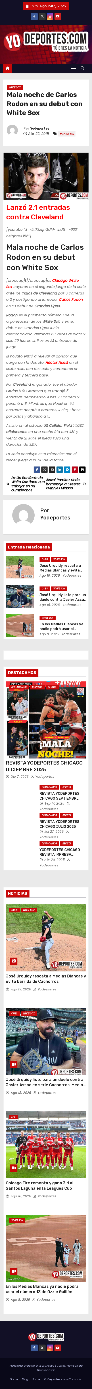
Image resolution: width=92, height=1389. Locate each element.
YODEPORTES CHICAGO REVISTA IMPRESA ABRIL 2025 (60, 855)
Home (14, 1379)
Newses (72, 1366)
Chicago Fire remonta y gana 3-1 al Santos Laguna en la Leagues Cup (39, 1186)
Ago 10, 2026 (21, 1196)
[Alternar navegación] (73, 68)
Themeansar (46, 1370)
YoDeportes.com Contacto (63, 1379)
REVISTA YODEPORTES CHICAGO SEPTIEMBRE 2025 (59, 798)
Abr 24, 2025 (55, 859)
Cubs (45, 559)
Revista (52, 687)
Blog (25, 1379)
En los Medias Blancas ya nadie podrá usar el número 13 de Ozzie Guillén (42, 1289)
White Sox (15, 87)
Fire (13, 1117)
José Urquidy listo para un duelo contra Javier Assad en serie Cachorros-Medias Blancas (45, 1085)
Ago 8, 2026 (49, 634)
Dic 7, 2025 (20, 776)
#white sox (66, 134)
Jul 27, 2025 (54, 831)
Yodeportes (39, 128)
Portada (37, 687)
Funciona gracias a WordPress (32, 1366)
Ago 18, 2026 (50, 605)
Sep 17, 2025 (54, 803)
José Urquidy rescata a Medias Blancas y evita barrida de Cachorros (60, 570)
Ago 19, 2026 (50, 575)
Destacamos (19, 687)
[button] (83, 68)
